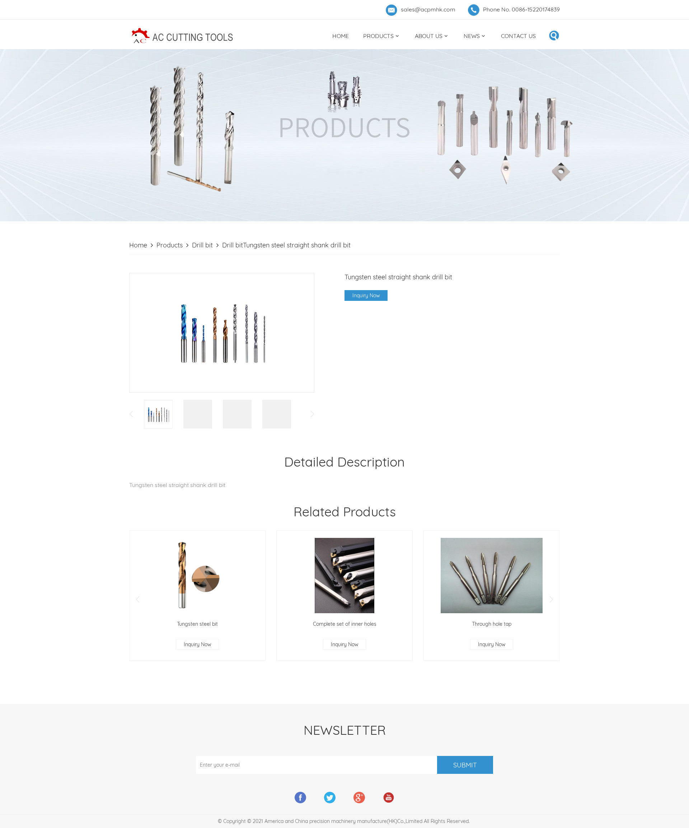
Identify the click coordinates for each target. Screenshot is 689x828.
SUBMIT (465, 765)
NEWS (472, 35)
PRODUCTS (378, 35)
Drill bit (202, 245)
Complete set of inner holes (344, 624)
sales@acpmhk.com (428, 9)
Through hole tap (491, 624)
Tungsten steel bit (197, 624)
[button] (137, 599)
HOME (340, 35)
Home (138, 245)
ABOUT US (428, 35)
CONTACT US (518, 35)
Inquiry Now (366, 295)
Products (169, 245)
